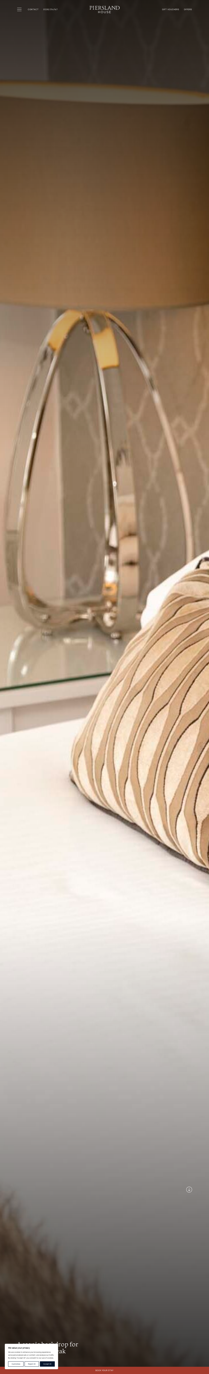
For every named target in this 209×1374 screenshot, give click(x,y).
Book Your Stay (105, 1370)
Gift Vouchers (170, 9)
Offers (188, 9)
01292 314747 (50, 9)
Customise (16, 1364)
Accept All (47, 1364)
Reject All (31, 1364)
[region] (31, 1356)
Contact (33, 9)
